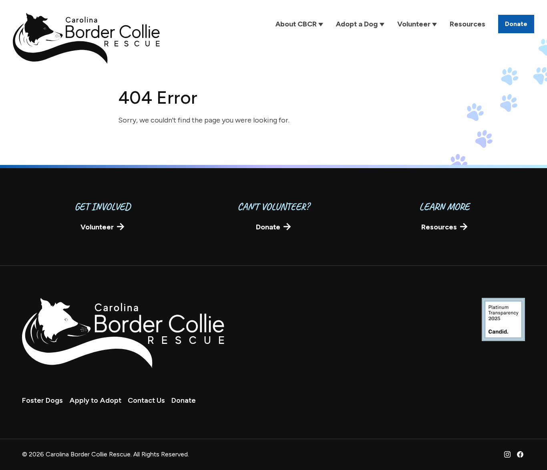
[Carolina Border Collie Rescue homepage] (86, 38)
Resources (439, 227)
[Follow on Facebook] (520, 454)
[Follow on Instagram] (507, 454)
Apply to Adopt (95, 400)
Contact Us (146, 400)
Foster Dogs (42, 400)
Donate (268, 227)
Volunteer (97, 227)
